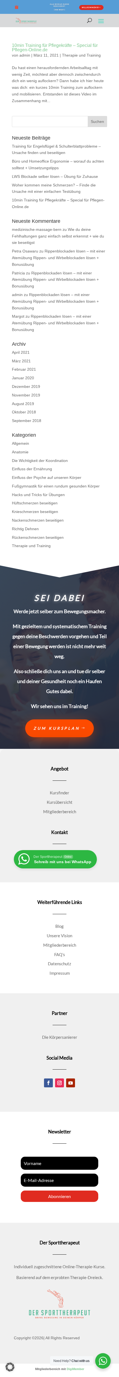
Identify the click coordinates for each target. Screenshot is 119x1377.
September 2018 (26, 420)
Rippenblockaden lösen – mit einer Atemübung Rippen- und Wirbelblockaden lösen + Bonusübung (58, 258)
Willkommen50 (90, 7)
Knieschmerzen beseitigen (35, 511)
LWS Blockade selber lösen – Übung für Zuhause (55, 176)
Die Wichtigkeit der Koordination (40, 460)
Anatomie (20, 452)
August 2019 (23, 403)
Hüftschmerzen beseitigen (35, 503)
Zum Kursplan (56, 728)
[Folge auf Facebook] (48, 1082)
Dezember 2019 (26, 386)
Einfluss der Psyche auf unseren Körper (46, 477)
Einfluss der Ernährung (32, 469)
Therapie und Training (81, 55)
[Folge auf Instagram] (59, 1082)
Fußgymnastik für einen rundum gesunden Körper (56, 486)
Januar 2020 (23, 378)
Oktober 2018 (24, 412)
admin (24, 55)
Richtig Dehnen (25, 529)
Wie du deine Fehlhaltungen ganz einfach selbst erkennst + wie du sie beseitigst (58, 236)
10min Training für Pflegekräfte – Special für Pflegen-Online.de (55, 47)
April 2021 (21, 352)
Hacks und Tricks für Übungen (38, 494)
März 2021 (21, 361)
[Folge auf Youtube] (70, 1082)
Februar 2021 (24, 369)
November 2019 (26, 395)
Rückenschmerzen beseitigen (38, 537)
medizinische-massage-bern (36, 229)
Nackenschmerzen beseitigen (38, 520)
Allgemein (20, 443)
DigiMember (75, 1369)
